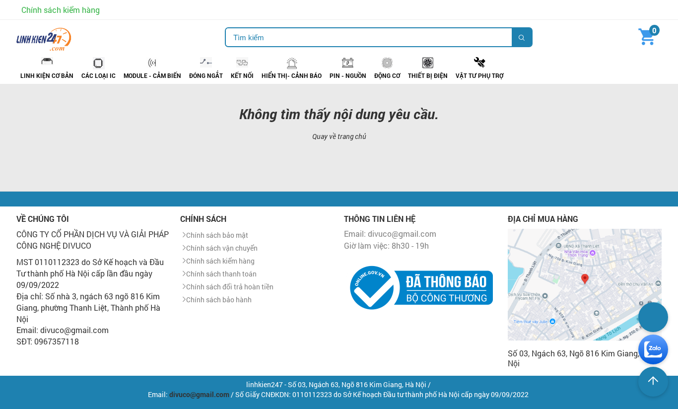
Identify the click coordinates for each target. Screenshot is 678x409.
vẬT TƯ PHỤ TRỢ (479, 75)
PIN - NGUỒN (348, 75)
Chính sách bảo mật (217, 235)
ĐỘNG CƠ (387, 75)
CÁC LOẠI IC (98, 75)
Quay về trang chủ (339, 136)
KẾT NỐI (242, 75)
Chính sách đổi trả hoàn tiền (229, 286)
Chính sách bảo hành (219, 299)
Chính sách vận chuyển (222, 248)
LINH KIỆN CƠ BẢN (46, 75)
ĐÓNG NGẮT (206, 75)
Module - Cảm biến (152, 75)
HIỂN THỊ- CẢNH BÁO (292, 75)
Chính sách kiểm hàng (60, 9)
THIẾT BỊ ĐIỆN (428, 75)
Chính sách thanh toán (221, 273)
